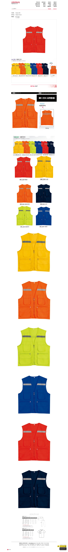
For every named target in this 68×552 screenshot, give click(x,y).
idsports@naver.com (32, 543)
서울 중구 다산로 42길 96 (23, 545)
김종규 (39, 543)
